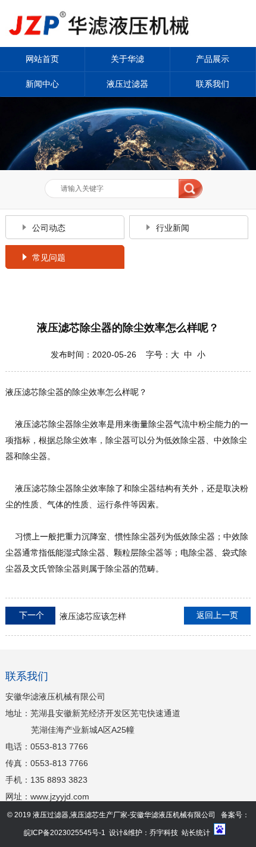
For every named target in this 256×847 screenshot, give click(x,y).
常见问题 (48, 257)
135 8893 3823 (59, 780)
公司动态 (48, 228)
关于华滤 (127, 59)
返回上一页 (217, 615)
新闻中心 (42, 84)
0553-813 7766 (59, 746)
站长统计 (196, 833)
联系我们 (212, 84)
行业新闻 (172, 228)
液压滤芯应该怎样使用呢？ (65, 618)
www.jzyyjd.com (59, 796)
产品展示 (212, 59)
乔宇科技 (163, 833)
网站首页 (42, 59)
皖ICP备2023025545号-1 (64, 833)
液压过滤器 (127, 84)
